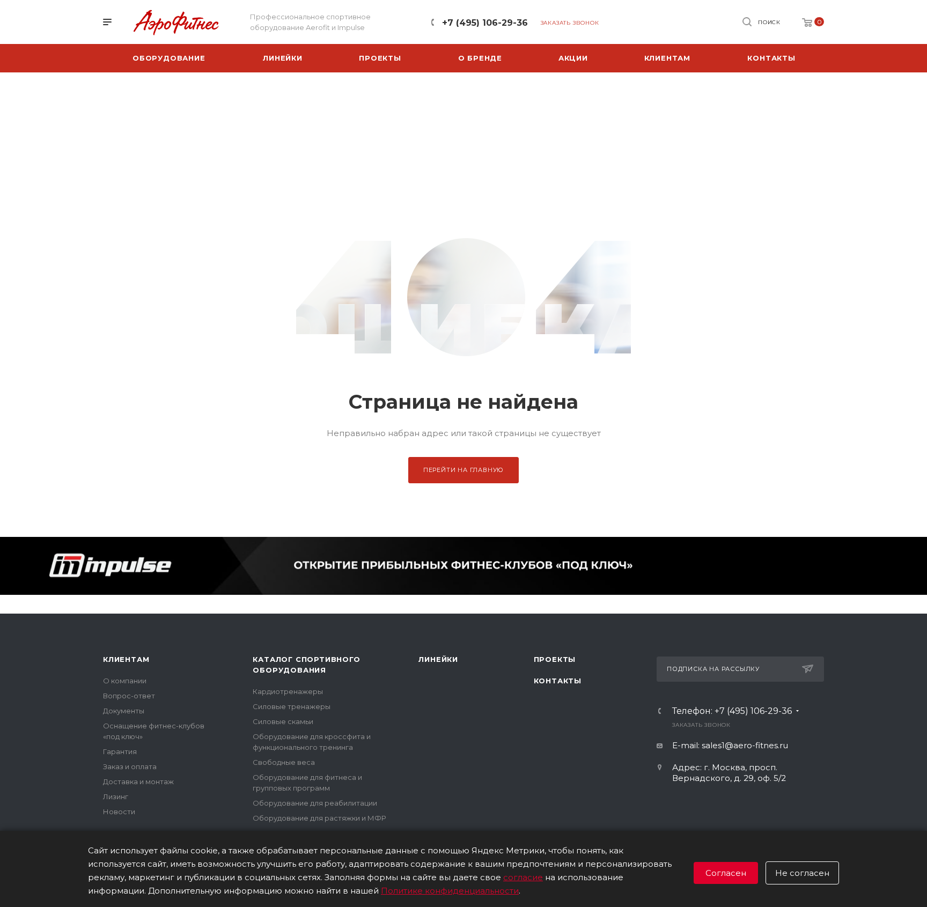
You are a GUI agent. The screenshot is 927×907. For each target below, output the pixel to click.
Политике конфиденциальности (450, 891)
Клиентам (126, 659)
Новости (119, 811)
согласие (523, 877)
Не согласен (802, 873)
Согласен (725, 873)
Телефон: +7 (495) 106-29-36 (732, 711)
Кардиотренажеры (288, 691)
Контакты (558, 680)
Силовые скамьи (283, 721)
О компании (124, 680)
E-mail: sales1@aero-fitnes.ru (730, 745)
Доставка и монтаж (138, 781)
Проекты (555, 659)
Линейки (438, 659)
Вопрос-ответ (129, 695)
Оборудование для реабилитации (315, 803)
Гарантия (120, 751)
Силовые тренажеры (291, 706)
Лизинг (115, 796)
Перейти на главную (463, 470)
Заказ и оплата (130, 766)
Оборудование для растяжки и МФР (319, 818)
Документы (123, 710)
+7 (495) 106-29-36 (485, 23)
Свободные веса (284, 762)
